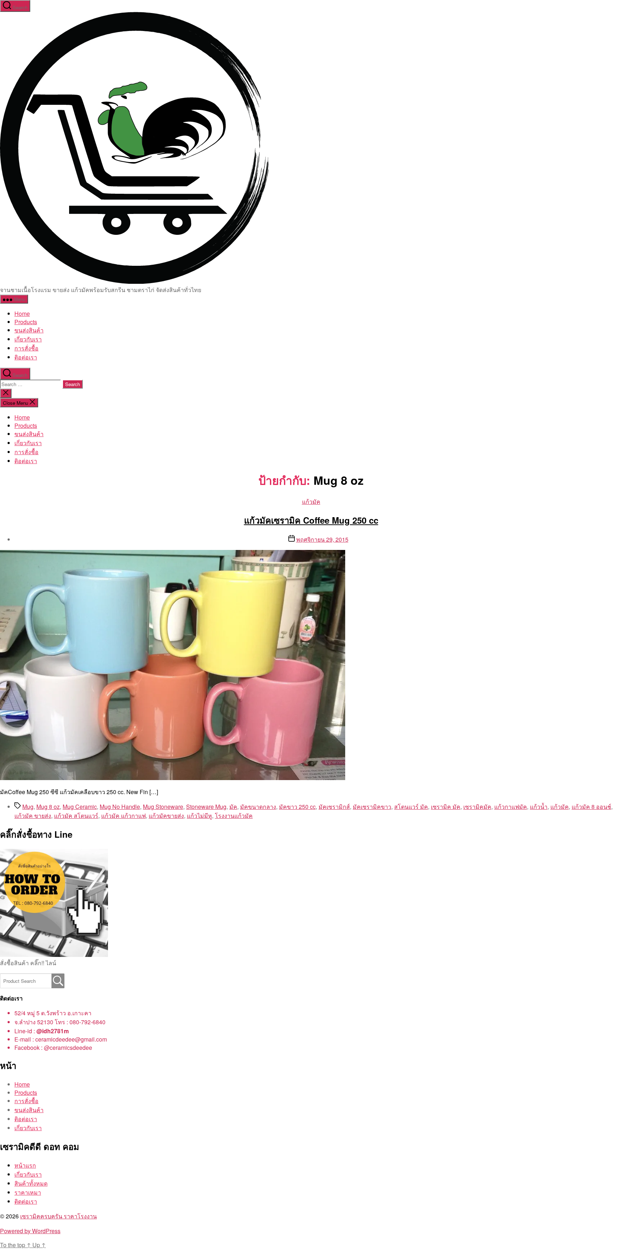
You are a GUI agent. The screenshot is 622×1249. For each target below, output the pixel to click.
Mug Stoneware (163, 806)
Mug (27, 806)
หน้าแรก (25, 1165)
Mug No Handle (120, 806)
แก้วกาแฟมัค (510, 806)
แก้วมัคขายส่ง (166, 815)
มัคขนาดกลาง (258, 806)
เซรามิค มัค (445, 806)
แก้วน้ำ (538, 806)
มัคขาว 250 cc (297, 806)
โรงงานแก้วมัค (234, 815)
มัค (233, 806)
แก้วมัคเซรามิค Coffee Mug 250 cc (311, 520)
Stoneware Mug (206, 806)
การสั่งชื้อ (26, 348)
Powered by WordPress (30, 1231)
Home (22, 313)
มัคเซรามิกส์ (334, 806)
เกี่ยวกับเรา (28, 339)
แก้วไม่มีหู (199, 815)
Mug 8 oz (48, 806)
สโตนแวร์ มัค (411, 806)
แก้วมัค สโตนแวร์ (76, 815)
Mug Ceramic (80, 806)
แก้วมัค (311, 501)
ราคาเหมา (27, 1192)
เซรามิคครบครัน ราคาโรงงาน (58, 1216)
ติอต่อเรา (25, 357)
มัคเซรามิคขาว (372, 806)
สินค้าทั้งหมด (31, 1183)
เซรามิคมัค (477, 806)
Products (25, 322)
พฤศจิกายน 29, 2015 (322, 539)
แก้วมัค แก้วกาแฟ (123, 815)
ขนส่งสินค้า (29, 330)
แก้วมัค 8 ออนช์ (591, 806)
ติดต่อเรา (25, 1201)
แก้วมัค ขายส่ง (32, 815)
